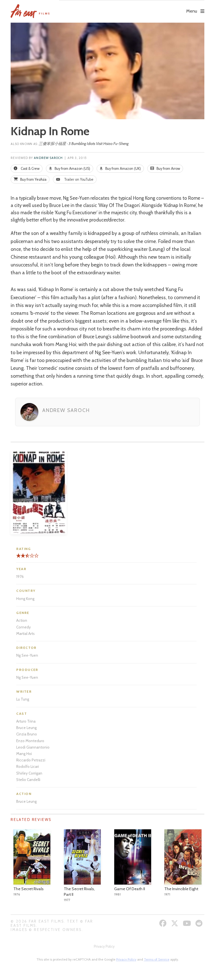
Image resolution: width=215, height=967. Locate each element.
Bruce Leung (26, 727)
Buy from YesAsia (32, 179)
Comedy (23, 627)
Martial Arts (25, 633)
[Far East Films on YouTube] (187, 923)
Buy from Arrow (168, 168)
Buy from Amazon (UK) (122, 168)
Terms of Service (156, 959)
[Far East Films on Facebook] (163, 923)
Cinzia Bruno (26, 734)
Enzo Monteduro (30, 741)
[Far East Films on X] (175, 923)
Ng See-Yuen (27, 655)
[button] (131, 7)
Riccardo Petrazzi (30, 760)
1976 (20, 576)
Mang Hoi (24, 753)
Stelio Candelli (28, 779)
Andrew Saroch (48, 158)
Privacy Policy (104, 946)
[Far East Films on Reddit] (199, 923)
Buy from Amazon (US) (72, 168)
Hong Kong (25, 598)
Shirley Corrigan (29, 773)
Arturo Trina (26, 721)
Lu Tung (22, 699)
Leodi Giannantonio (33, 747)
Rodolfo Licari (27, 766)
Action (21, 620)
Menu (191, 11)
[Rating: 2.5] (21, 557)
